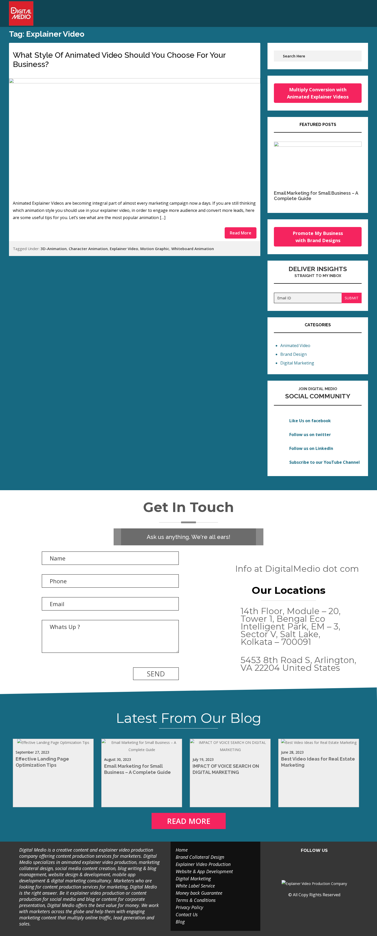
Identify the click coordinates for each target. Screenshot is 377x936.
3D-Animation (54, 248)
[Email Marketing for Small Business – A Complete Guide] (142, 749)
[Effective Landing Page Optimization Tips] (53, 742)
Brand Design (293, 354)
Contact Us (187, 914)
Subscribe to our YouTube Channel (324, 462)
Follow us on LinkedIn (311, 448)
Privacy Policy (189, 907)
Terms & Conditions (196, 900)
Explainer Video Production (203, 864)
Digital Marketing (297, 363)
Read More (240, 233)
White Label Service (195, 886)
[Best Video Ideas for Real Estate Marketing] (318, 742)
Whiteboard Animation (192, 248)
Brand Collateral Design (200, 857)
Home (182, 850)
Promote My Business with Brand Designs (318, 236)
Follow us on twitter (310, 434)
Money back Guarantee (199, 893)
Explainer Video (124, 248)
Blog (180, 922)
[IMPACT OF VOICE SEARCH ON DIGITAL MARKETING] (230, 749)
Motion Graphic (154, 248)
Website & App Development (204, 871)
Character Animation (88, 248)
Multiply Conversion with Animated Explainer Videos (318, 93)
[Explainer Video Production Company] (25, 13)
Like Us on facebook (310, 420)
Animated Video (295, 345)
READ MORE (188, 821)
